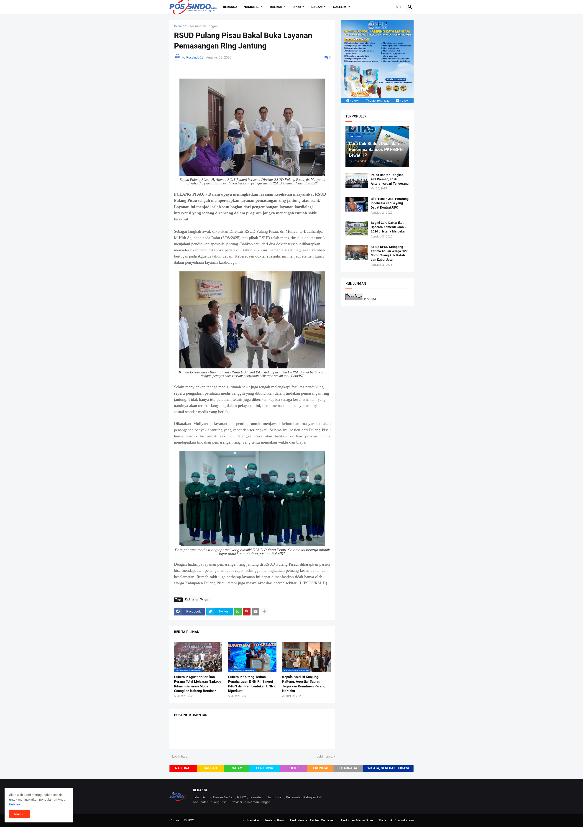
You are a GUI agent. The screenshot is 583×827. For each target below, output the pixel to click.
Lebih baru (180, 756)
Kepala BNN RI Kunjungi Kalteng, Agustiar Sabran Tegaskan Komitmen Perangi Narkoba (304, 684)
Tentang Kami (274, 820)
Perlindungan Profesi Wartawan (312, 820)
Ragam (316, 7)
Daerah (276, 7)
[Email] (255, 611)
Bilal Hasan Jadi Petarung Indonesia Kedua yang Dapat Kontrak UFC (390, 203)
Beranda (230, 7)
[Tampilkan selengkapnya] (264, 611)
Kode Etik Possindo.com (396, 820)
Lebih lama (324, 756)
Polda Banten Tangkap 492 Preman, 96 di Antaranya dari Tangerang (390, 179)
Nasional (251, 7)
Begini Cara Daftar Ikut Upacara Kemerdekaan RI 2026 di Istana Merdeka (389, 227)
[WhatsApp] (238, 611)
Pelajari (14, 804)
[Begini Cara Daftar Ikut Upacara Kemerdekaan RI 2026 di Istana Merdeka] (356, 228)
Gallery (340, 7)
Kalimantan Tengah (204, 26)
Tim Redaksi (250, 820)
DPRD (297, 7)
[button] (399, 7)
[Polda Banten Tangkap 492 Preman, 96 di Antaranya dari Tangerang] (356, 180)
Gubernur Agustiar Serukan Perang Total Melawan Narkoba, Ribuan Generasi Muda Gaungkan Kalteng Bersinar (198, 684)
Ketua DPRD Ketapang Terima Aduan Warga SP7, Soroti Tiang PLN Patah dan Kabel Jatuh (389, 253)
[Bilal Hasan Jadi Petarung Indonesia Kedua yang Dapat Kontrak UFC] (356, 204)
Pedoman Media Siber (357, 820)
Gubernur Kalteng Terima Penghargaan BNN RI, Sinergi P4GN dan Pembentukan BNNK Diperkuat (252, 684)
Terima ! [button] (19, 814)
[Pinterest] (247, 611)
